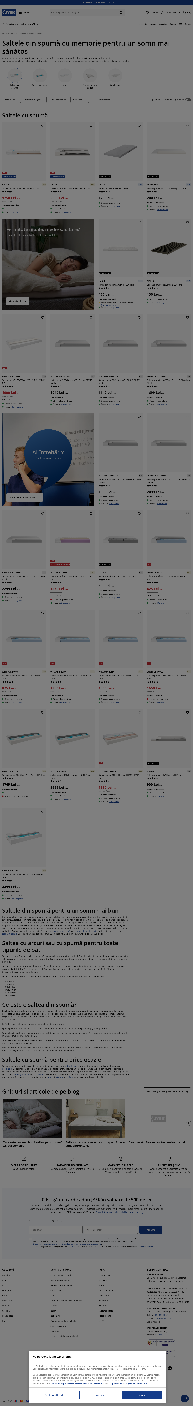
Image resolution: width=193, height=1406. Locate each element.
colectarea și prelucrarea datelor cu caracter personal (76, 1383)
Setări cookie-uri (54, 1395)
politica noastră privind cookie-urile (129, 1383)
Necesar (100, 1395)
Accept (142, 1395)
